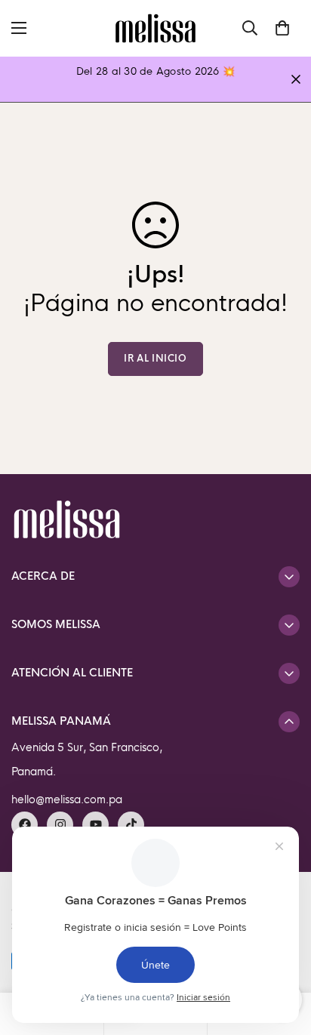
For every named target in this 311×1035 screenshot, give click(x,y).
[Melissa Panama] (155, 28)
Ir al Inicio (155, 359)
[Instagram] (60, 825)
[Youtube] (95, 825)
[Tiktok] (131, 825)
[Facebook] (24, 825)
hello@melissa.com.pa (66, 799)
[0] (282, 28)
